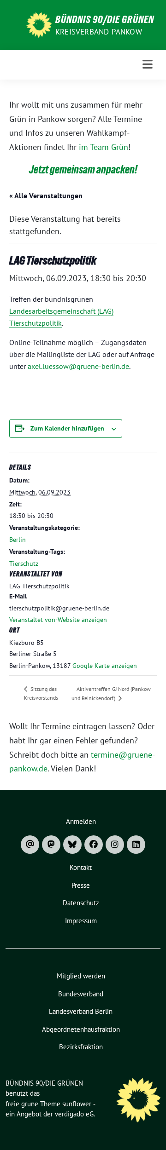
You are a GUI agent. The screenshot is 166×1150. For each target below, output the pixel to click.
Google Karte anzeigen (104, 665)
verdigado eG (74, 1114)
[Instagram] (115, 844)
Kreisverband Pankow (98, 32)
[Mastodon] (51, 844)
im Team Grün (103, 147)
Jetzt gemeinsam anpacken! (83, 169)
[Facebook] (93, 844)
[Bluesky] (72, 844)
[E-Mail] (30, 844)
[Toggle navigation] (147, 64)
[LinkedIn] (136, 844)
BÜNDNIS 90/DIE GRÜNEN (104, 19)
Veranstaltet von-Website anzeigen (58, 619)
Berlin (17, 539)
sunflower (76, 1103)
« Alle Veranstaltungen (46, 195)
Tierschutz (23, 563)
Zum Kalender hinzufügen (67, 428)
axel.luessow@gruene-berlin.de (78, 366)
